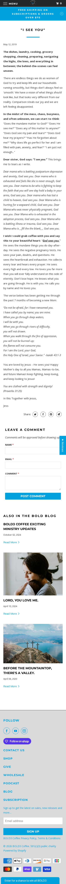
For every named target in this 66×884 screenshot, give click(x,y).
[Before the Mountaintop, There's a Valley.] (32, 643)
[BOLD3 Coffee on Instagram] (25, 730)
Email (9, 459)
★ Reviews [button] (63, 445)
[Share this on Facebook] (43, 414)
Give (7, 766)
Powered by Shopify (14, 850)
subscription (15, 800)
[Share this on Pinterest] (51, 414)
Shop (8, 758)
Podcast (11, 783)
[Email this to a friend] (58, 414)
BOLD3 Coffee (20, 846)
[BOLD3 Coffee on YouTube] (16, 730)
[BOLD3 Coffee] (33, 3)
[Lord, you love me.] (32, 574)
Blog (7, 791)
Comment (12, 473)
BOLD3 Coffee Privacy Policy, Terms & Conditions (32, 838)
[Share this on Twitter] (35, 414)
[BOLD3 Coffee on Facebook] (7, 730)
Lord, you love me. (20, 600)
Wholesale (13, 775)
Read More (10, 542)
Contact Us (13, 750)
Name (9, 444)
